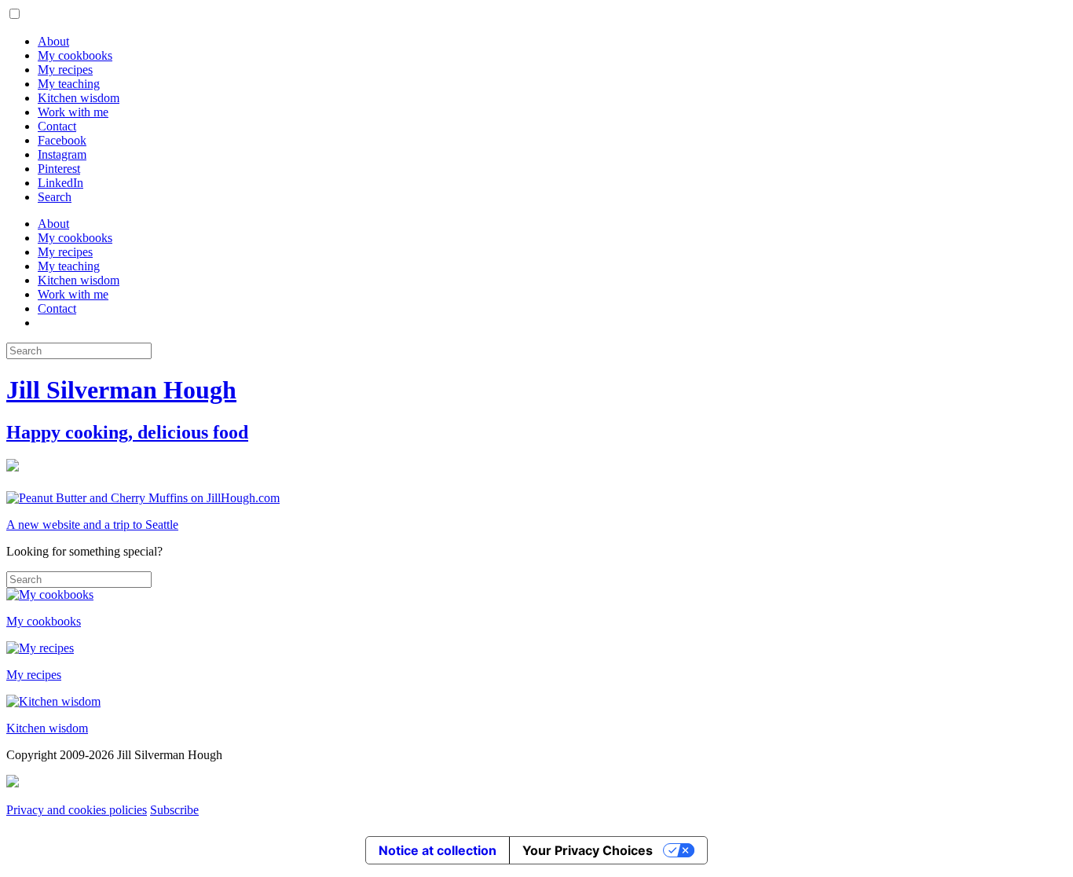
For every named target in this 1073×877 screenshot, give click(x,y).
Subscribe (174, 809)
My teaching (69, 83)
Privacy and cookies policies (76, 809)
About (53, 41)
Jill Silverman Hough (121, 390)
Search (54, 197)
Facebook (62, 140)
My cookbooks (75, 55)
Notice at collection (437, 850)
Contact (57, 126)
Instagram (62, 154)
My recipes (65, 69)
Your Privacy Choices (587, 850)
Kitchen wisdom (78, 98)
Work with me (73, 112)
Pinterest (59, 168)
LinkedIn (60, 182)
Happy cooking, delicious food (127, 432)
